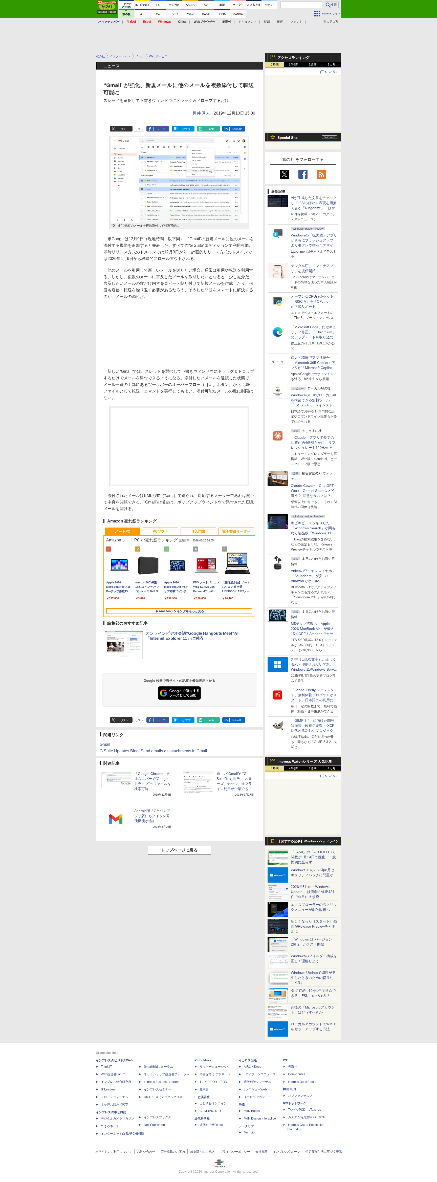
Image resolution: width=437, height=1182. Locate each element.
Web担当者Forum (113, 1074)
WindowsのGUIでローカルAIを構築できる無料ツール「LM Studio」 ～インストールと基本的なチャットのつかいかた (314, 405)
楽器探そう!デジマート (215, 1074)
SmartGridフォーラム (158, 1066)
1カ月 (332, 64)
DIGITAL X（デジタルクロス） (164, 1097)
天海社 (292, 1066)
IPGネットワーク (294, 1103)
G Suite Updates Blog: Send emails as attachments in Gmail (153, 751)
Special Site (287, 138)
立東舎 (204, 1089)
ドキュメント (247, 22)
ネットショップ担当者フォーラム (166, 1074)
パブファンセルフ (300, 1096)
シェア (161, 128)
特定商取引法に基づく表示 (323, 1151)
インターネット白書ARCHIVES (122, 1133)
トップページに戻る (179, 850)
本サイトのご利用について (113, 1151)
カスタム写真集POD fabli (306, 1117)
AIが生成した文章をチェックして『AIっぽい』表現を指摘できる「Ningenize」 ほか (314, 203)
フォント (296, 22)
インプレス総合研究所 (116, 1082)
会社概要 (261, 1151)
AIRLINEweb (252, 1066)
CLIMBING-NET (210, 1111)
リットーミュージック (215, 1066)
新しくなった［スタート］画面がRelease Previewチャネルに (314, 926)
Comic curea (296, 1074)
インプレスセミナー (157, 1089)
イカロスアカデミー (257, 1097)
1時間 (275, 64)
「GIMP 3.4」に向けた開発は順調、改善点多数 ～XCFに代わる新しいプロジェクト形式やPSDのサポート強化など (314, 730)
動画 (280, 22)
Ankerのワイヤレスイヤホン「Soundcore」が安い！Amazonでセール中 (313, 576)
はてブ (186, 128)
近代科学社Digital (212, 1125)
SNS (267, 22)
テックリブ (246, 1126)
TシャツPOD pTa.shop (304, 1109)
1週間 (313, 64)
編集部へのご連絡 (202, 1151)
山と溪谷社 (202, 1097)
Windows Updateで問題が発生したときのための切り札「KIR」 (313, 978)
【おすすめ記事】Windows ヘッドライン (308, 841)
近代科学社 (202, 1118)
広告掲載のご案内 (173, 1151)
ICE (285, 1060)
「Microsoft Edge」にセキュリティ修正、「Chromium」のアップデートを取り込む (313, 332)
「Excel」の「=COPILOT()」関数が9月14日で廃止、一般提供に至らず (314, 857)
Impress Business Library (161, 1082)
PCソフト (160, 531)
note (211, 128)
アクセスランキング (293, 58)
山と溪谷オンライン (213, 1103)
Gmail (105, 744)
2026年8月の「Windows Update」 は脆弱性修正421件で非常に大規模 (312, 892)
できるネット (110, 1126)
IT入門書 (198, 531)
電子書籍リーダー (236, 531)
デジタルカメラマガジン (117, 1118)
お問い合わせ (146, 1151)
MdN (242, 1104)
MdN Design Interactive (260, 1118)
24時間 (293, 64)
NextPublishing (154, 1125)
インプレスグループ (286, 1151)
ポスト (124, 128)
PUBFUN (289, 1089)
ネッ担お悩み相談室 (114, 1104)
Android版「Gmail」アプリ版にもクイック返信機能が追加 (152, 816)
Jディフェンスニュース (260, 1074)
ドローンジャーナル (114, 1097)
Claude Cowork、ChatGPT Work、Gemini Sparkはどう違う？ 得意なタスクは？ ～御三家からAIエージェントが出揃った (314, 496)
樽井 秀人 (201, 113)
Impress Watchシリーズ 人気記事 (304, 761)
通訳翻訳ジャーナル (257, 1082)
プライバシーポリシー (235, 1151)
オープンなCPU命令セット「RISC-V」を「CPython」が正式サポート (312, 301)
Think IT (106, 1066)
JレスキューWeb (255, 1089)
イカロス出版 (248, 1060)
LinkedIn (237, 128)
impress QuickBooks (302, 1082)
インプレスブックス (157, 1117)
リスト (139, 128)
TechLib (249, 1132)
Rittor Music (203, 1060)
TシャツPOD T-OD (213, 1082)
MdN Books (252, 1111)
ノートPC (122, 531)
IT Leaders (108, 1089)
